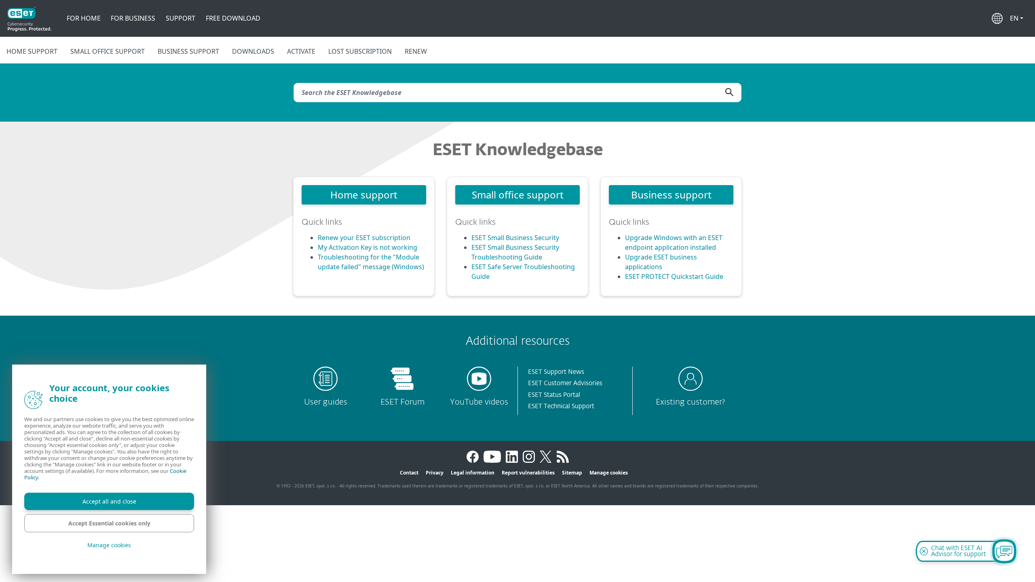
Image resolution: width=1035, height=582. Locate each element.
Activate (301, 51)
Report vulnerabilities (528, 472)
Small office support (107, 51)
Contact (409, 472)
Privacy (435, 472)
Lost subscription (360, 51)
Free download (233, 18)
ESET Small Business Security (515, 237)
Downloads (253, 51)
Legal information (472, 472)
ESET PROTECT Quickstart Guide (674, 276)
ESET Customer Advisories (565, 383)
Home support (31, 51)
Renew (416, 51)
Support (180, 18)
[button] (1017, 18)
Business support (188, 51)
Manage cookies (608, 472)
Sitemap (572, 472)
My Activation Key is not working (367, 247)
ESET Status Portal (554, 395)
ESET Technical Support (561, 406)
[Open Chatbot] (1004, 551)
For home (84, 18)
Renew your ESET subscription (364, 237)
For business (133, 18)
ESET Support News (556, 372)
